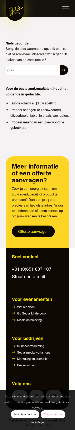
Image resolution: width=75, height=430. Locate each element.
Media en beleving (29, 319)
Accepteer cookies (25, 414)
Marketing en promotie (32, 358)
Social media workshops (33, 352)
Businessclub (26, 365)
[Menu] (63, 8)
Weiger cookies (52, 414)
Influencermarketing (30, 346)
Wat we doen (26, 306)
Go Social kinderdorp (31, 313)
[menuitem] (63, 8)
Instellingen (38, 422)
